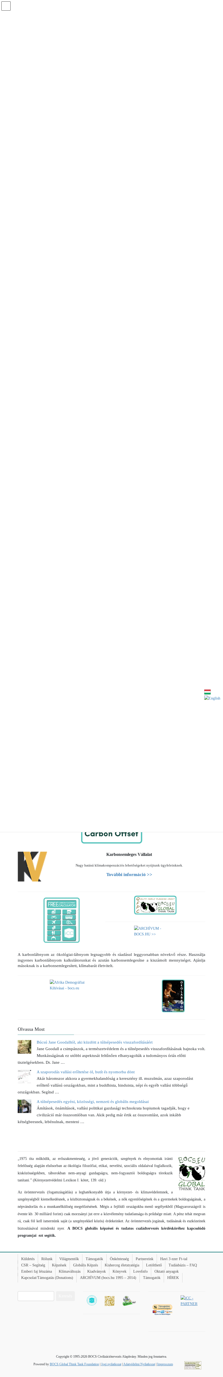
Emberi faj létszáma (36, 1271)
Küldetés (28, 1259)
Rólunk (46, 1259)
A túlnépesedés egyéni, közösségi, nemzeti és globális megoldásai (93, 1101)
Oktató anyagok (166, 1271)
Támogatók (94, 1259)
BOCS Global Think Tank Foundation (74, 1364)
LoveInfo (140, 1271)
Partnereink (144, 1259)
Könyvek (119, 1271)
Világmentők (69, 1259)
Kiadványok (96, 1271)
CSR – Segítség (33, 1265)
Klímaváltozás (69, 1271)
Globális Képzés (85, 1265)
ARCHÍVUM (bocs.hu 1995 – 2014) (108, 1278)
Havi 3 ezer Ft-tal (173, 1259)
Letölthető (154, 1265)
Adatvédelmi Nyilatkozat (139, 1364)
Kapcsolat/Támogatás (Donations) (47, 1278)
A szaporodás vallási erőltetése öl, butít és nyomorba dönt (86, 1072)
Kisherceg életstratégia (122, 1265)
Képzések (59, 1265)
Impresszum (165, 1364)
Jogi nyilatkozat (111, 1364)
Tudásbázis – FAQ (183, 1265)
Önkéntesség (119, 1259)
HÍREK (173, 1278)
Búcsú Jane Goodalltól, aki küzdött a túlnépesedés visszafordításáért (95, 1042)
